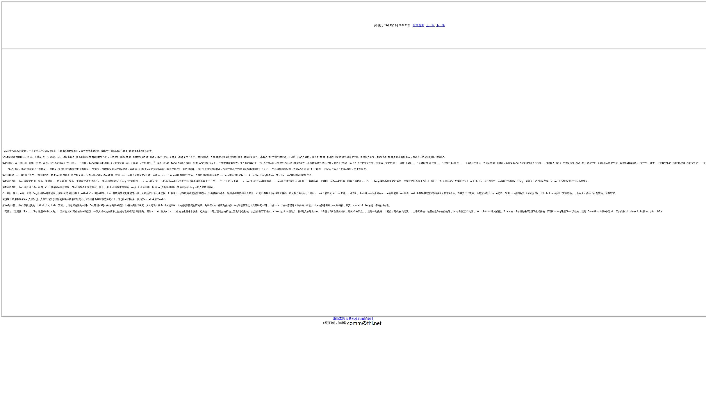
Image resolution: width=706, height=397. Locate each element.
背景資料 (418, 25)
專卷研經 (351, 318)
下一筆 (440, 25)
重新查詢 (339, 318)
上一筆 (430, 25)
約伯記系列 (365, 318)
